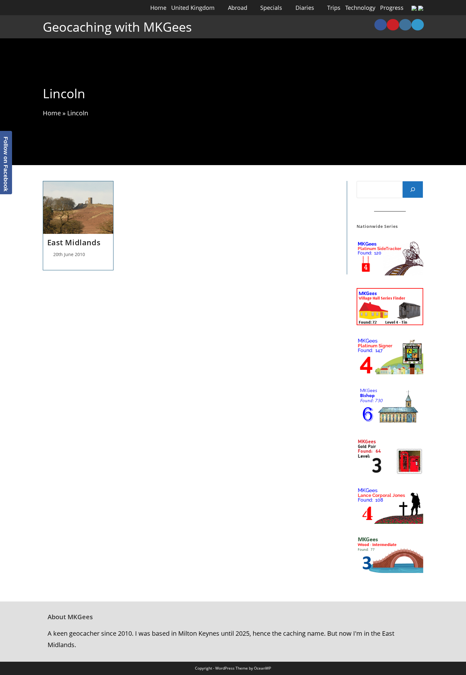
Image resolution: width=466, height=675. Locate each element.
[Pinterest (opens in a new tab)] (393, 24)
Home (158, 7)
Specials (271, 7)
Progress (392, 7)
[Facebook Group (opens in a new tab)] (380, 24)
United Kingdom (193, 7)
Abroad (237, 7)
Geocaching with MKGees (117, 26)
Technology (360, 7)
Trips (333, 7)
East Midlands (74, 242)
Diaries (304, 7)
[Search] (412, 189)
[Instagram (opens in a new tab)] (405, 24)
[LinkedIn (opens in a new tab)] (417, 24)
